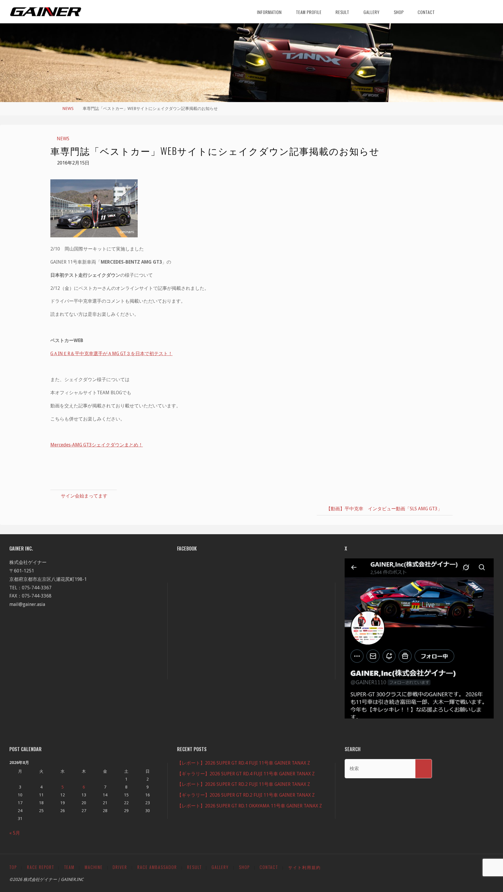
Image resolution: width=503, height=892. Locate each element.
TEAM (69, 867)
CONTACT (269, 867)
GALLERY (220, 867)
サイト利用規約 (304, 867)
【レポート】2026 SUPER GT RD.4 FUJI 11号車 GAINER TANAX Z (243, 763)
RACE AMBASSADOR (157, 867)
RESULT (194, 867)
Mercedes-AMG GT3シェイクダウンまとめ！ (96, 445)
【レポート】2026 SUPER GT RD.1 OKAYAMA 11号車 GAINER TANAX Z (249, 806)
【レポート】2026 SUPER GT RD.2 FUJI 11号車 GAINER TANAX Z (243, 784)
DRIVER (120, 867)
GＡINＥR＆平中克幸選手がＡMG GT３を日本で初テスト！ (111, 353)
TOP (13, 867)
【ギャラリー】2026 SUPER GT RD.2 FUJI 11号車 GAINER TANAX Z (246, 795)
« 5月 (14, 833)
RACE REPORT (40, 867)
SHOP (244, 867)
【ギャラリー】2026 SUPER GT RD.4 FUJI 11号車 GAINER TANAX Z (246, 774)
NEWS (68, 108)
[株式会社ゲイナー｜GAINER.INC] (46, 11)
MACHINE (94, 867)
